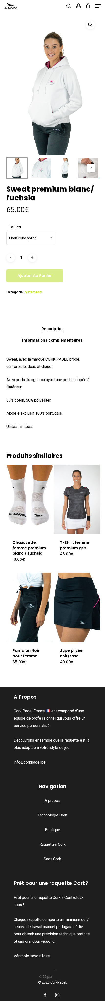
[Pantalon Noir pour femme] (29, 607)
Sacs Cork (52, 859)
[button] (98, 5)
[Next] (91, 168)
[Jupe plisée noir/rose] (77, 607)
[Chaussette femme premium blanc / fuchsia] (29, 499)
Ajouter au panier (34, 275)
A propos (52, 800)
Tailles (15, 227)
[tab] (52, 328)
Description (52, 328)
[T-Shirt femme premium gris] (77, 499)
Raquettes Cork (52, 844)
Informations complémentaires (52, 340)
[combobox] (30, 238)
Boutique (52, 829)
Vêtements (34, 292)
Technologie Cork (52, 815)
